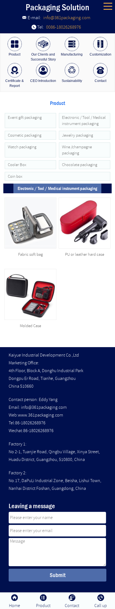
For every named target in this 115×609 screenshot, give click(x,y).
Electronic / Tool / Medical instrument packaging (84, 120)
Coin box (15, 176)
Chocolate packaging (79, 164)
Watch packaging (22, 146)
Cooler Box (17, 164)
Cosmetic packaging (24, 135)
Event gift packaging (25, 117)
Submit (58, 575)
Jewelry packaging (77, 135)
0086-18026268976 (63, 27)
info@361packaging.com (66, 18)
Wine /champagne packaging (77, 150)
